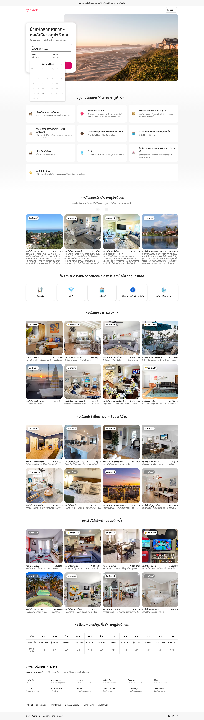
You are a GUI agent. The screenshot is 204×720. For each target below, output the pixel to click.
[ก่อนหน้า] (98, 209)
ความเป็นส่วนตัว (49, 716)
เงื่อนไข (60, 716)
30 (34, 98)
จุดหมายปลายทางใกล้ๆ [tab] (35, 672)
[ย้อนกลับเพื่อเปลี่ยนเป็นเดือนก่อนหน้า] (34, 64)
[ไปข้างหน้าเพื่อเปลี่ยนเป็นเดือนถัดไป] (61, 64)
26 (47, 93)
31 (38, 98)
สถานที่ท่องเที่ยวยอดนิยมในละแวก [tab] (77, 672)
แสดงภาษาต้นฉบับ (118, 3)
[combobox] (51, 49)
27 (52, 93)
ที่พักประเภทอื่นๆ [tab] (53, 672)
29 (62, 93)
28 (57, 93)
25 (43, 93)
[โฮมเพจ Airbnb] (32, 10)
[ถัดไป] (106, 209)
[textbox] (40, 57)
